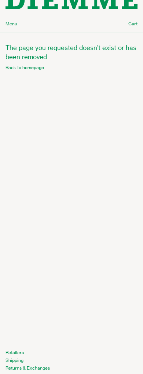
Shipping (14, 360)
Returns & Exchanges (28, 368)
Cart (133, 23)
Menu (11, 23)
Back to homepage (25, 67)
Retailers (15, 352)
